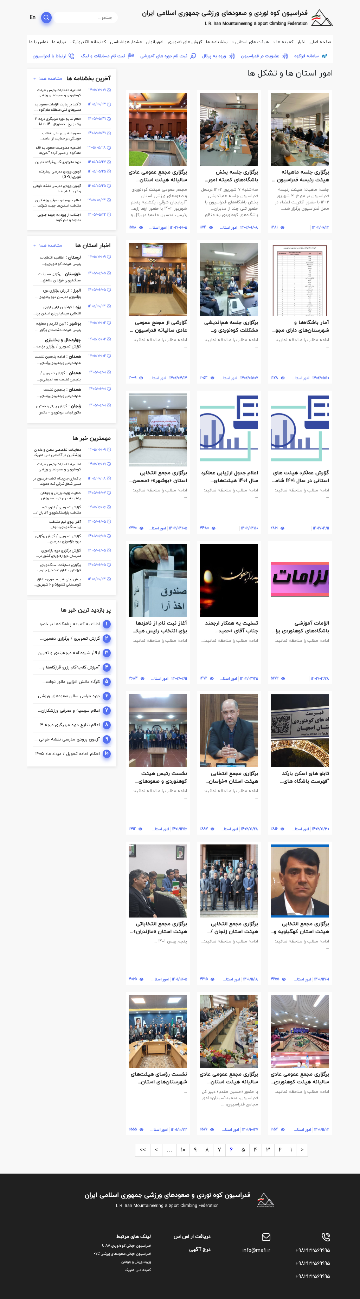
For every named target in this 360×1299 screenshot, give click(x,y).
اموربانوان (154, 42)
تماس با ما (38, 42)
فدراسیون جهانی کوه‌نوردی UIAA (126, 1245)
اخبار (301, 42)
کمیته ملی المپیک (138, 1270)
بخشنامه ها (216, 42)
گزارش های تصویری (185, 42)
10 (183, 1150)
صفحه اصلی (320, 42)
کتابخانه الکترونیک (88, 42)
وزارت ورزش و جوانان (136, 1262)
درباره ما (59, 42)
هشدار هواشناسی (126, 42)
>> (143, 1150)
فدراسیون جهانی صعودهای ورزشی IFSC (121, 1253)
